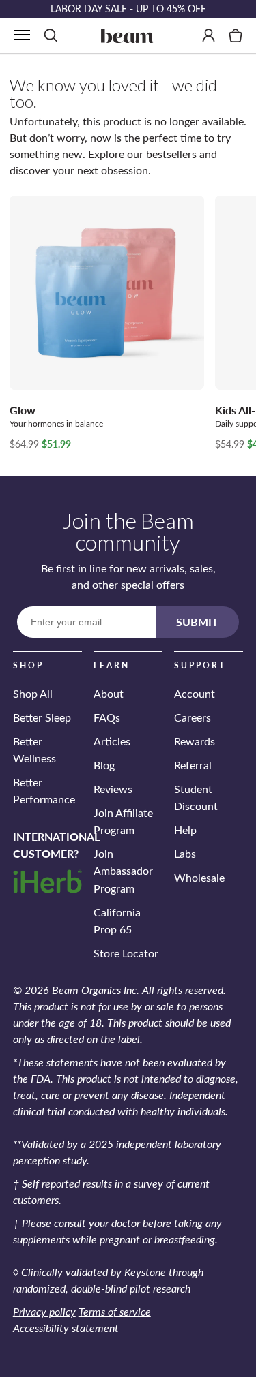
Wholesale (199, 877)
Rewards (194, 741)
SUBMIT (197, 622)
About (109, 693)
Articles (112, 741)
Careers (192, 717)
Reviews (113, 789)
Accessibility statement (66, 1327)
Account (194, 693)
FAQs (107, 717)
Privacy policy (44, 1311)
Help (185, 829)
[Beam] (128, 35)
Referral (193, 765)
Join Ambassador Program (123, 870)
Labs (185, 853)
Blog (104, 765)
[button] (22, 35)
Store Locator (126, 953)
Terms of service (115, 1311)
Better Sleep (42, 717)
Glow (22, 410)
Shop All (33, 693)
